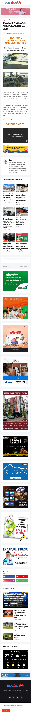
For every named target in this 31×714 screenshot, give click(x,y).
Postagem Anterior (7, 266)
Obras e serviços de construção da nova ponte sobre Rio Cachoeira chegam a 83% (8, 197)
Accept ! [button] (5, 710)
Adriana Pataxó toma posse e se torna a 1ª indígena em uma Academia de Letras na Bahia (20, 614)
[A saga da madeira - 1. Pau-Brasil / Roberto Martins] (8, 636)
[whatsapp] (21, 697)
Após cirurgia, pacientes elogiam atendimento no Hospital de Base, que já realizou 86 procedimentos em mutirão (8, 222)
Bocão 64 (12, 160)
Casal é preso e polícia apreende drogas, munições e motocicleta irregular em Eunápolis (8, 246)
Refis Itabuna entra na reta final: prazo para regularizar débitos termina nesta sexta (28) (22, 246)
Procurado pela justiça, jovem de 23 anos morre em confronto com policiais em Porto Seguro (21, 198)
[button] (2, 2)
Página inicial (6, 20)
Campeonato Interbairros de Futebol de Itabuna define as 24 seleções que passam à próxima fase (21, 625)
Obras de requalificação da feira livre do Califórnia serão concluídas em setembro (21, 222)
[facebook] (9, 697)
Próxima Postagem (24, 266)
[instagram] (17, 697)
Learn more (11, 707)
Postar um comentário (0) (15, 260)
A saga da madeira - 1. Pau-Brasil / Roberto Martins (20, 635)
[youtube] (13, 697)
